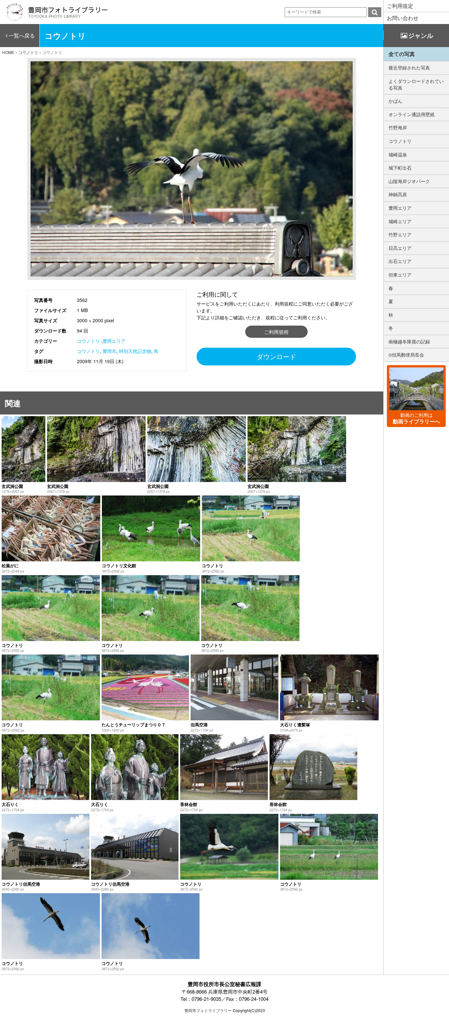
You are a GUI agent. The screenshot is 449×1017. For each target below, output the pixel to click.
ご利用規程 (276, 331)
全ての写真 (402, 54)
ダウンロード (276, 356)
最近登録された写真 (409, 67)
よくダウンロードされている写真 (416, 84)
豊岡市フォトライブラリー (208, 1010)
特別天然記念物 (135, 351)
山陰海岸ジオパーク (409, 181)
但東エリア (400, 274)
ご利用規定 (400, 6)
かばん (395, 100)
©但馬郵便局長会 (406, 354)
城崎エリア (400, 221)
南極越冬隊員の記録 (409, 341)
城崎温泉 (398, 154)
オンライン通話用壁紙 (412, 114)
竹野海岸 (398, 127)
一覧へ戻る (22, 35)
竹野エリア (400, 234)
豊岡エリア (114, 340)
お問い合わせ (402, 18)
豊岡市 (109, 351)
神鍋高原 (398, 194)
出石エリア (400, 261)
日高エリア (400, 248)
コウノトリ (88, 340)
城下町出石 (400, 167)
